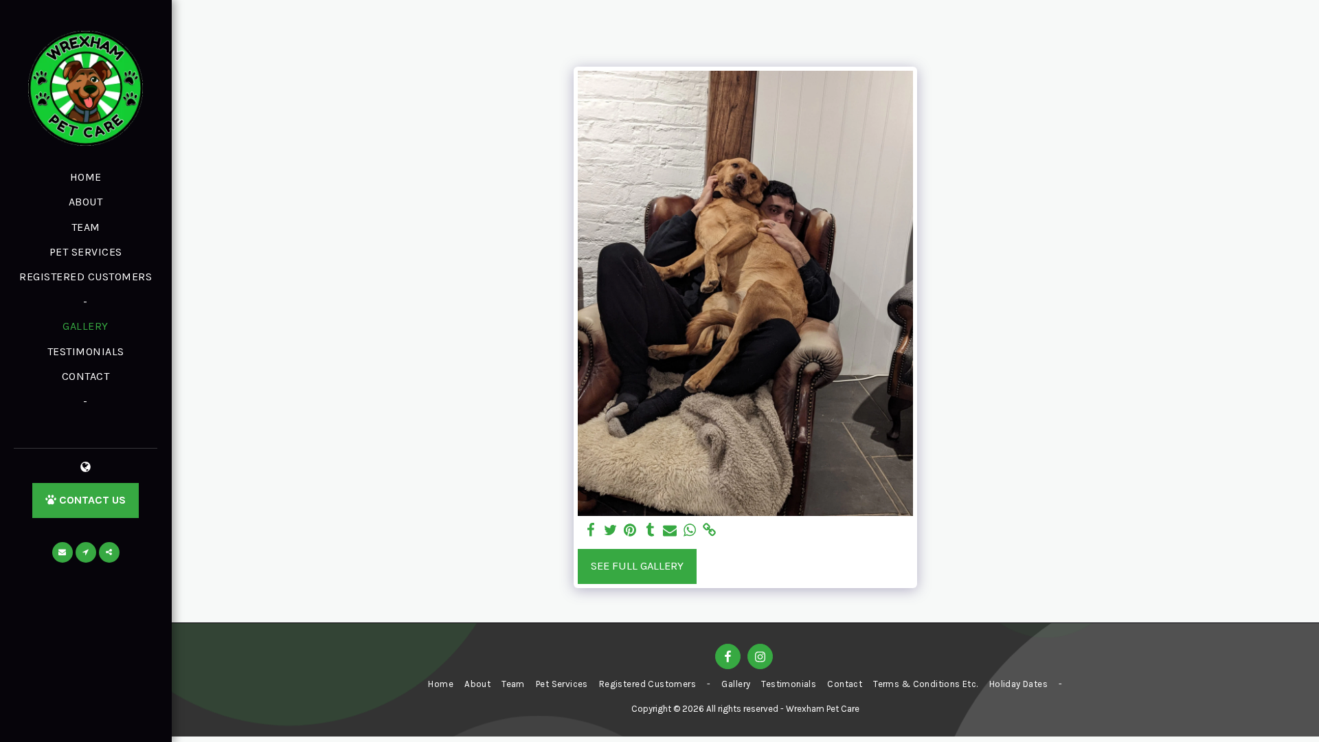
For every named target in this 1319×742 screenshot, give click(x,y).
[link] (710, 531)
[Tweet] (610, 531)
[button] (62, 552)
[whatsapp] (690, 531)
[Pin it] (630, 531)
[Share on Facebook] (590, 531)
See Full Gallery (637, 565)
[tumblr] (650, 531)
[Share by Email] (670, 531)
